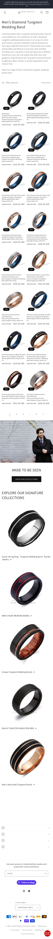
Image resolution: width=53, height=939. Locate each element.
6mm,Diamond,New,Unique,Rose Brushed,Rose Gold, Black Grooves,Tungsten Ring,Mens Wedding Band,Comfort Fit (38, 278)
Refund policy (42, 926)
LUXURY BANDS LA (17, 926)
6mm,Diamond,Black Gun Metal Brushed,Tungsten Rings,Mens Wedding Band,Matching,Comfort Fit (38, 116)
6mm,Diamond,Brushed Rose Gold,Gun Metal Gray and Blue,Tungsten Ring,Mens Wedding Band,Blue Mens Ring (13, 278)
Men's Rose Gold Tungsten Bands (17, 784)
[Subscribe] (45, 873)
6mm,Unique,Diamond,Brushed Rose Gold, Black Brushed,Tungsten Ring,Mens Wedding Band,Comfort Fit (14, 397)
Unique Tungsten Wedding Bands (17, 672)
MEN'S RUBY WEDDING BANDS (15, 615)
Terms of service (27, 930)
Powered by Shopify (29, 926)
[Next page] (43, 414)
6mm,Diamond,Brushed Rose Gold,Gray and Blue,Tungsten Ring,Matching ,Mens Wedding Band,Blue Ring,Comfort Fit (37, 238)
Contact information (27, 934)
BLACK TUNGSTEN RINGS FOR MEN (18, 728)
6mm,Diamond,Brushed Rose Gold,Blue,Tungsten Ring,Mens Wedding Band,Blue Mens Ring (12, 237)
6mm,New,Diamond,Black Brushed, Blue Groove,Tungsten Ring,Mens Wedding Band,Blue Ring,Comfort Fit (39, 317)
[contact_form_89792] (47, 933)
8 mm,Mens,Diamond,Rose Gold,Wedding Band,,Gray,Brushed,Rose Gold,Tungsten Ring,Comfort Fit (37, 397)
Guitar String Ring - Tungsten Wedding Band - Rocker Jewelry (26, 558)
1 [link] (9, 414)
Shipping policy (40, 930)
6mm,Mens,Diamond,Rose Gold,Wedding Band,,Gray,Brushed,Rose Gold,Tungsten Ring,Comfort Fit (12, 317)
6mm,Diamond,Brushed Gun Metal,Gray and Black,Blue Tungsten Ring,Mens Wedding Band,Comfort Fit (12, 158)
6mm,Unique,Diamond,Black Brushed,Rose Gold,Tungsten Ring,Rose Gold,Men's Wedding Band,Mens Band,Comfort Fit (37, 357)
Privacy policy (15, 930)
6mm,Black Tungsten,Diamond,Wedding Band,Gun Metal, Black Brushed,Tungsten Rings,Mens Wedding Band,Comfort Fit (12, 117)
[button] (5, 12)
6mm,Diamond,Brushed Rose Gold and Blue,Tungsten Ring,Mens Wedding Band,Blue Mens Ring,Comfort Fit (13, 198)
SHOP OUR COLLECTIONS (26, 479)
